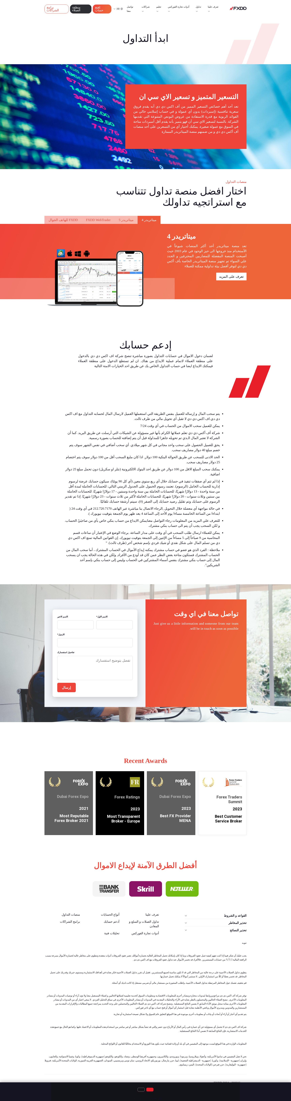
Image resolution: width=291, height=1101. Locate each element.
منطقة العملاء (76, 9)
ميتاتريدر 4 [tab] (149, 220)
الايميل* (61, 634)
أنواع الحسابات (110, 914)
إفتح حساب (99, 9)
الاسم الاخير (62, 616)
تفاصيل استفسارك (65, 652)
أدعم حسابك (111, 921)
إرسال (66, 687)
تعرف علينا (213, 7)
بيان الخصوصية (155, 1098)
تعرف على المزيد (231, 276)
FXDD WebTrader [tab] (98, 220)
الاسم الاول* (102, 616)
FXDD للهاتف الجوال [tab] (63, 220)
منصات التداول (71, 914)
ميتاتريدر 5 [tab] (126, 220)
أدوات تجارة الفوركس (145, 933)
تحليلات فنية (111, 933)
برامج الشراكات (53, 9)
